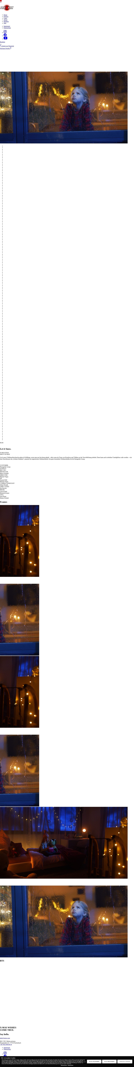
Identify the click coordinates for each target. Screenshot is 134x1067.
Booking (6, 21)
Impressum (7, 26)
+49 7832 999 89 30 (6, 1044)
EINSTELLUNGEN (125, 1061)
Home (5, 15)
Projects (6, 16)
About (5, 20)
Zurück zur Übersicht (7, 46)
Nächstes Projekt (5, 48)
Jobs (5, 23)
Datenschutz (7, 28)
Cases (5, 18)
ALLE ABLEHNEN (109, 1061)
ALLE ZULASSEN (94, 1061)
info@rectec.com (5, 1038)
